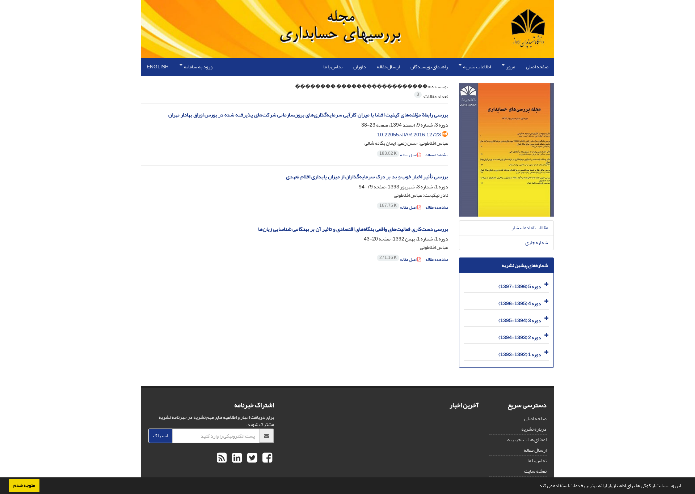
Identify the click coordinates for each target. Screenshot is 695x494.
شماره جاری (536, 242)
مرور (510, 67)
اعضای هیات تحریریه (527, 439)
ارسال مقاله (388, 67)
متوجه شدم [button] (24, 485)
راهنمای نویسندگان (429, 67)
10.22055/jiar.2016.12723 (409, 135)
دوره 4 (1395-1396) (519, 303)
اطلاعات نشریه (476, 67)
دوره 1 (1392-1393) (519, 354)
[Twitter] (251, 458)
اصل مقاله (398, 155)
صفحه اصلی (537, 67)
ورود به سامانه (197, 67)
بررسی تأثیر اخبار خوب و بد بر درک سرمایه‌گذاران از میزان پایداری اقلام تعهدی (367, 176)
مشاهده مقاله (436, 155)
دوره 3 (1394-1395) (519, 320)
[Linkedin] (236, 458)
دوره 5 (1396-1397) (519, 286)
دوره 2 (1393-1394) (519, 337)
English (158, 67)
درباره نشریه (534, 429)
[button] (536, 486)
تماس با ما (332, 67)
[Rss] (221, 458)
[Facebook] (266, 458)
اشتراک (160, 435)
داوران (359, 67)
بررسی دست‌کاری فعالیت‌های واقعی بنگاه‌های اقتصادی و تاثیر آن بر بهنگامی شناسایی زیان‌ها (353, 229)
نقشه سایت (535, 471)
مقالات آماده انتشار (529, 228)
